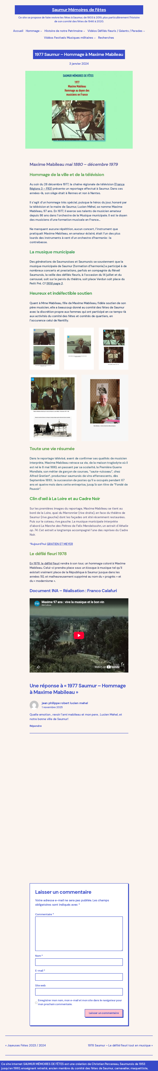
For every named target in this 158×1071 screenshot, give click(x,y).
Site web (40, 985)
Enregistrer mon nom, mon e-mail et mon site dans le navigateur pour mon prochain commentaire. (80, 1002)
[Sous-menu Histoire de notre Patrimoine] (84, 31)
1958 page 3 (54, 283)
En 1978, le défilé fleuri (45, 563)
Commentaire (44, 914)
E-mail (40, 970)
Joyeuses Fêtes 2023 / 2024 (26, 1045)
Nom (39, 955)
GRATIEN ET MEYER (60, 544)
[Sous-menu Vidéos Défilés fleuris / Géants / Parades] (144, 31)
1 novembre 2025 (52, 707)
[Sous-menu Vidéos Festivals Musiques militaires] (95, 38)
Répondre (36, 726)
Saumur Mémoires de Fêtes (79, 10)
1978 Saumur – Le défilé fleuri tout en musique (119, 1045)
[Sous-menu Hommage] (41, 31)
